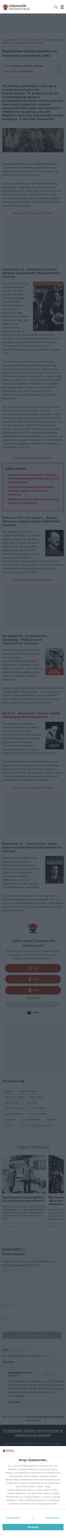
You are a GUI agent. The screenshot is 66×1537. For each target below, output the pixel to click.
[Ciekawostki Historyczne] (18, 6)
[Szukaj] (56, 7)
